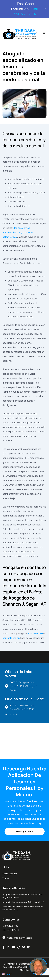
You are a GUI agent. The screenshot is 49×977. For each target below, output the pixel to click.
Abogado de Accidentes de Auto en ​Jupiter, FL (24, 902)
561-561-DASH (11, 930)
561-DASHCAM (35, 633)
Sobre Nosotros (10, 873)
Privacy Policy (17, 967)
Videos (6, 878)
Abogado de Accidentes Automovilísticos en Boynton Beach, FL (23, 896)
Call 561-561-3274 (25, 11)
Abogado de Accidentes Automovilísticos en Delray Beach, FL (23, 908)
